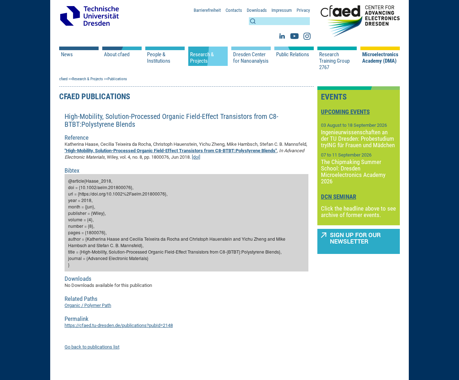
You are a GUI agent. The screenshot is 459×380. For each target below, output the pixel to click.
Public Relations (292, 54)
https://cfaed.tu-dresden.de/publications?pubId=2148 (119, 325)
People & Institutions (158, 57)
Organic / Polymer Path (88, 305)
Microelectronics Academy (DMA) (380, 57)
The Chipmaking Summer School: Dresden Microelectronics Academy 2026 (353, 171)
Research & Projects (202, 57)
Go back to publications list (92, 347)
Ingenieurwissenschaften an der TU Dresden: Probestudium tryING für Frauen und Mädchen (358, 139)
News (67, 54)
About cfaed (116, 54)
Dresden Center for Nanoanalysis (251, 57)
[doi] (196, 157)
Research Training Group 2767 (334, 61)
